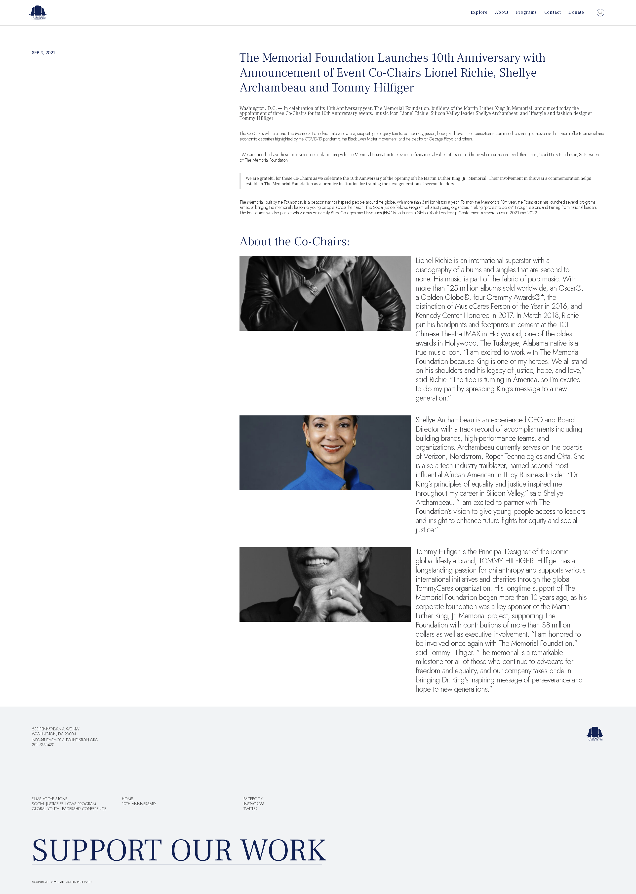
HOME (127, 799)
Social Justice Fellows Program (64, 804)
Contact (552, 12)
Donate (576, 12)
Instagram (253, 804)
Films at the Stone (49, 799)
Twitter (250, 808)
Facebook (253, 799)
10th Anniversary (139, 804)
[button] (479, 8)
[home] (38, 12)
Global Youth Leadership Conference (69, 808)
